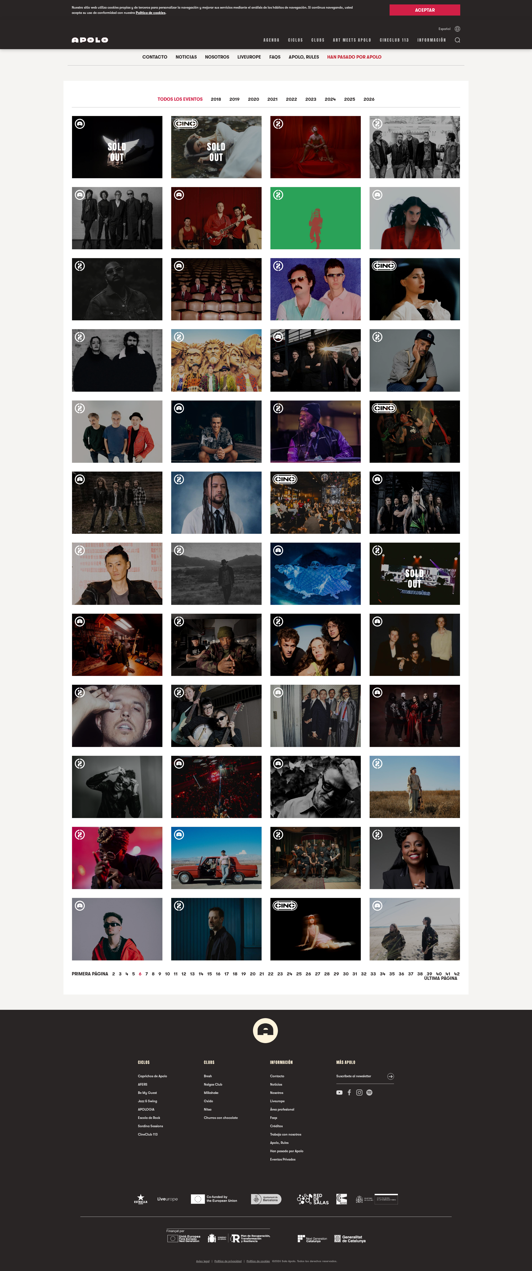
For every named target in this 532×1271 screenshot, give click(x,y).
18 (236, 974)
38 (420, 974)
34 (383, 974)
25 (299, 974)
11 (176, 974)
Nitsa (207, 1109)
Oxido (208, 1101)
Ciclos (295, 40)
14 (201, 974)
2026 (369, 99)
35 (392, 974)
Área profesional (282, 1109)
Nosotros (217, 57)
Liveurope (249, 57)
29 (337, 974)
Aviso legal (202, 1261)
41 (448, 974)
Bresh (208, 1076)
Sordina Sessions (150, 1126)
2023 (310, 99)
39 (430, 974)
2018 (216, 99)
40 (439, 974)
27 (318, 974)
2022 (291, 99)
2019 (234, 99)
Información (432, 40)
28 (327, 974)
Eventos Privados (282, 1159)
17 (227, 974)
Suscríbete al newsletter (353, 1076)
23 (280, 974)
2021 (272, 99)
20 (253, 974)
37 (411, 974)
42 (457, 974)
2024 (330, 99)
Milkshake (211, 1093)
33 (373, 974)
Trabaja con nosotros (285, 1134)
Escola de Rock (149, 1118)
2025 (349, 99)
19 (244, 974)
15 (210, 974)
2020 (253, 99)
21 (262, 974)
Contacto (154, 57)
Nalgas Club (213, 1084)
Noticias (186, 57)
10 (168, 974)
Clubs (318, 40)
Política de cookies (150, 13)
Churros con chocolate (221, 1118)
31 (355, 974)
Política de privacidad (228, 1261)
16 (219, 974)
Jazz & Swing (147, 1101)
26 (309, 974)
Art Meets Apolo (352, 40)
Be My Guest (147, 1093)
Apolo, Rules (304, 57)
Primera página (90, 974)
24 (290, 974)
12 (184, 974)
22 (271, 974)
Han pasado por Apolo (354, 57)
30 (346, 974)
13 (193, 974)
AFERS (142, 1084)
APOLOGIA (146, 1109)
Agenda (272, 40)
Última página (440, 978)
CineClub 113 (394, 40)
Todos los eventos (180, 99)
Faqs (274, 57)
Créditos (276, 1126)
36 (402, 974)
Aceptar (425, 10)
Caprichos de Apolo (152, 1076)
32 (364, 974)
